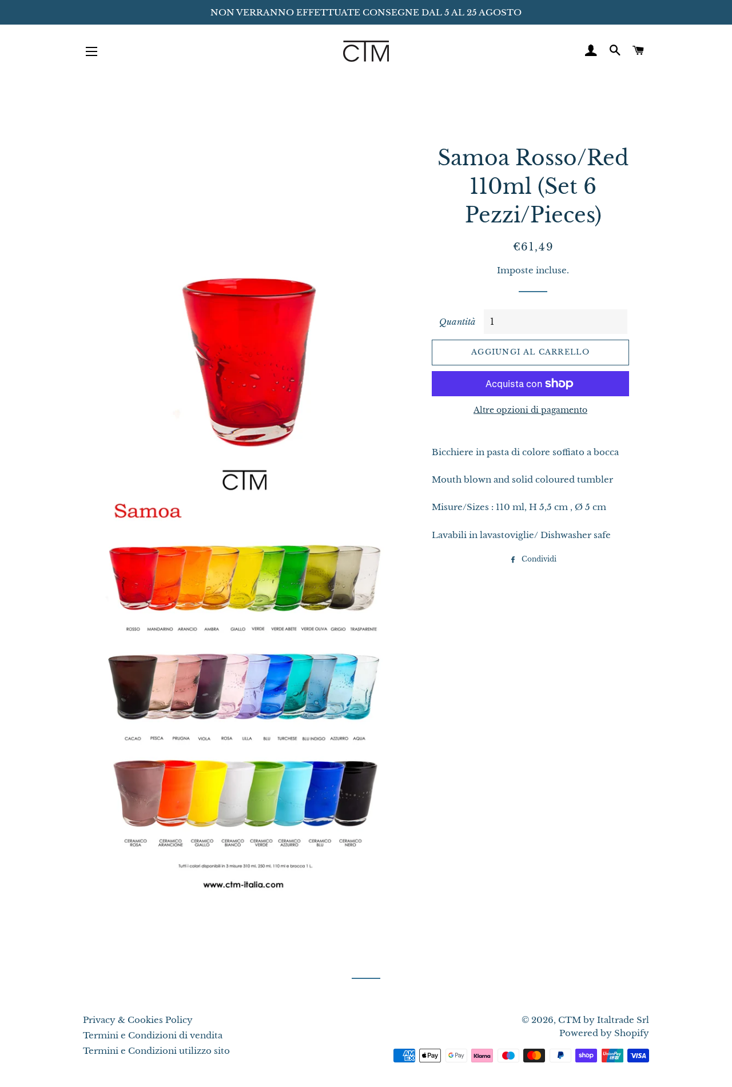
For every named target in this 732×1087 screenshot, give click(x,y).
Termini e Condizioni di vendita (152, 1035)
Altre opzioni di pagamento (530, 410)
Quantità (457, 321)
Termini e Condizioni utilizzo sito (156, 1050)
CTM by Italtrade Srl (603, 1019)
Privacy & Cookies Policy (138, 1019)
